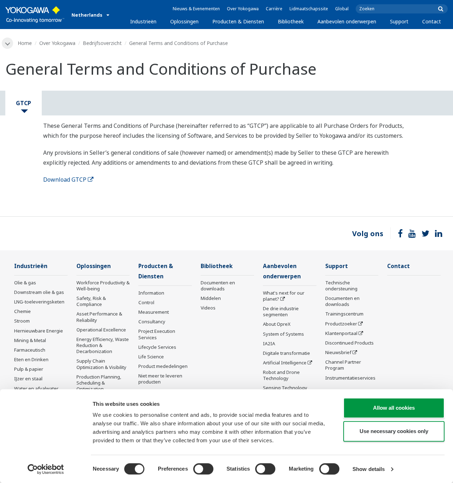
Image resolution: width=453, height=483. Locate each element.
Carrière (274, 9)
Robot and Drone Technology (281, 375)
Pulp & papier (28, 369)
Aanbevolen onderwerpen (346, 21)
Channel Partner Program (343, 365)
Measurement (153, 312)
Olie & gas (25, 282)
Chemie (22, 311)
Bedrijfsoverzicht (102, 43)
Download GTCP (64, 179)
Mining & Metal (30, 340)
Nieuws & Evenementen (196, 9)
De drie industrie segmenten (281, 311)
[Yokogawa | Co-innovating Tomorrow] (34, 14)
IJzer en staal (28, 378)
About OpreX (277, 324)
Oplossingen (184, 21)
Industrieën (143, 21)
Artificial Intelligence (284, 362)
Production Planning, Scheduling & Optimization (98, 383)
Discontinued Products (349, 343)
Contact (431, 21)
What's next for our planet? (283, 296)
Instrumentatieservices (350, 378)
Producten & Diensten (238, 21)
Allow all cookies (394, 408)
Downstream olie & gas (39, 292)
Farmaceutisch (29, 350)
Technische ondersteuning (341, 285)
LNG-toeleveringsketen (39, 302)
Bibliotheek (291, 21)
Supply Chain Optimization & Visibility (101, 364)
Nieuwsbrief (338, 352)
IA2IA (269, 343)
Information (151, 293)
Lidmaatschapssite (308, 9)
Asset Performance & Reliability (99, 317)
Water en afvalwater (36, 388)
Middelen (211, 298)
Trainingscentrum (344, 314)
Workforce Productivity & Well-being (103, 285)
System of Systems (283, 334)
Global (342, 9)
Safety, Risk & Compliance (91, 301)
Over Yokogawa (243, 9)
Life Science (151, 356)
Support (399, 21)
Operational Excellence (101, 329)
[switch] (203, 469)
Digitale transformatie (286, 353)
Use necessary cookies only (394, 431)
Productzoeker (341, 323)
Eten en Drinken (31, 359)
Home (25, 43)
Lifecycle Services (157, 347)
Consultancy (151, 321)
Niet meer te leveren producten (160, 379)
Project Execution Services (156, 334)
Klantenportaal (341, 333)
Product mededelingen (163, 366)
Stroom (22, 321)
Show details (368, 469)
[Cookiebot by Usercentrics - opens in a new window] (46, 469)
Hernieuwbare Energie (38, 331)
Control (146, 302)
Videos (208, 308)
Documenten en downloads (218, 285)
